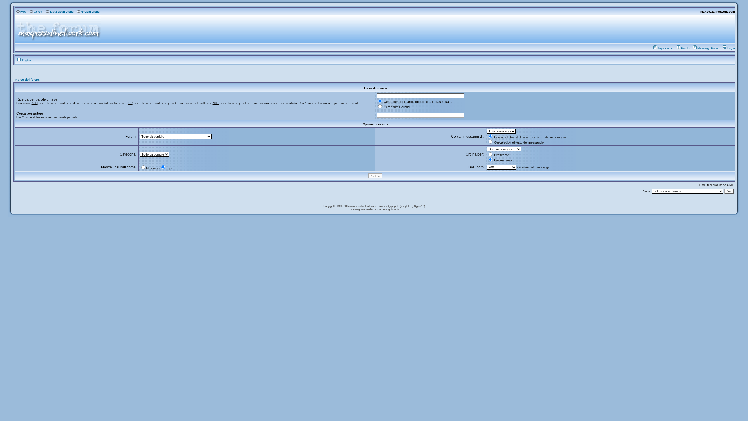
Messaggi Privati (708, 48)
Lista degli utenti (62, 11)
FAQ (23, 11)
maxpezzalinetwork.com (717, 11)
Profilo (685, 48)
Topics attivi (665, 48)
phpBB (395, 206)
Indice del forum (27, 79)
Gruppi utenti (90, 11)
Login (731, 48)
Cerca (38, 11)
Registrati (28, 60)
